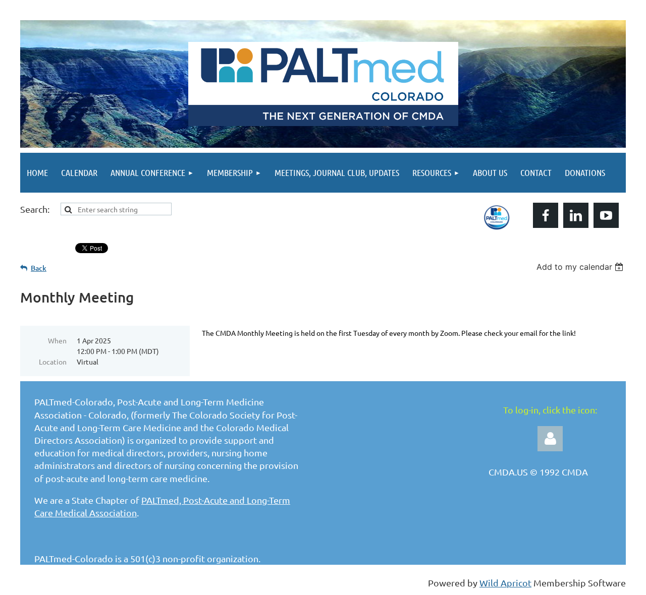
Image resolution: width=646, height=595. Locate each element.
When (57, 340)
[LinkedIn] (575, 215)
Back (38, 268)
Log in (550, 438)
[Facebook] (545, 215)
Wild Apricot (505, 582)
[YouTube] (606, 215)
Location (53, 361)
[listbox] (581, 267)
